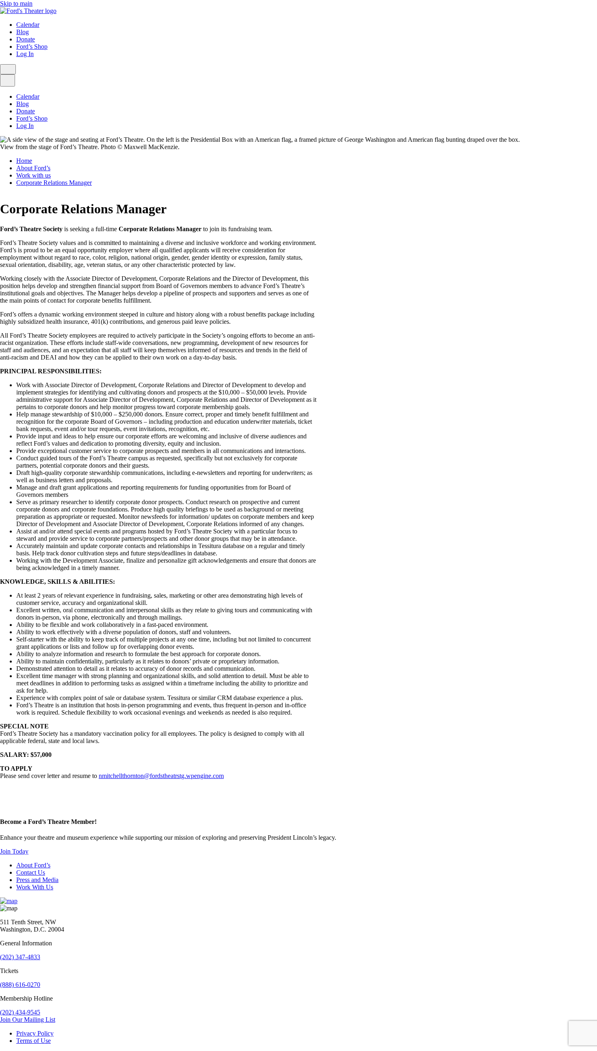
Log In (25, 53)
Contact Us (30, 872)
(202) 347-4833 (20, 956)
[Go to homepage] (28, 10)
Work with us (33, 175)
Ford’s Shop (32, 46)
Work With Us (34, 887)
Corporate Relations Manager (54, 182)
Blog (22, 31)
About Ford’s (33, 168)
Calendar (27, 24)
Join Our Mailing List (27, 1019)
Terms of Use (33, 1040)
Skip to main (16, 3)
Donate (25, 39)
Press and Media (37, 879)
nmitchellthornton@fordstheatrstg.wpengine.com (161, 775)
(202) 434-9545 (20, 1012)
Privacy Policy (35, 1033)
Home (24, 160)
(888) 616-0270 (20, 984)
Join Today (14, 851)
